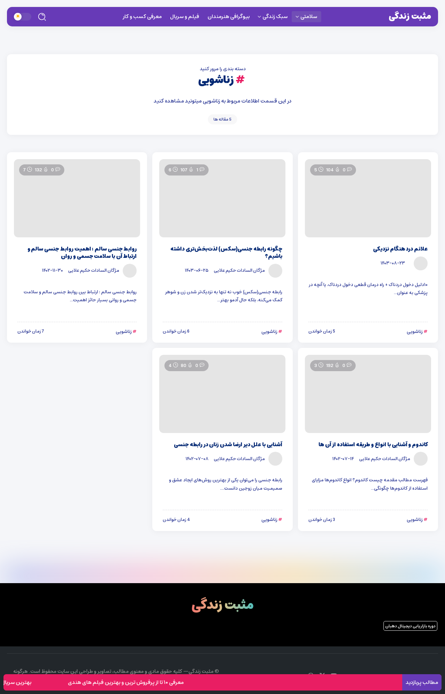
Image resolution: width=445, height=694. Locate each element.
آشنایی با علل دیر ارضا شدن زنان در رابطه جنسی (228, 444)
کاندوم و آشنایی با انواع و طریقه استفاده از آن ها (373, 444)
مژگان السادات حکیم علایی (239, 270)
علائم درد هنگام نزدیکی (400, 249)
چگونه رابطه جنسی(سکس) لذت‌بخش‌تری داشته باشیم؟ (226, 252)
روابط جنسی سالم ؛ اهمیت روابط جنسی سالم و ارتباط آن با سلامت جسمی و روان (82, 252)
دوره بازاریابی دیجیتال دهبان (410, 626)
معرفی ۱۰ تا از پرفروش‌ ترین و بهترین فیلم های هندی (133, 682)
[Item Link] (368, 198)
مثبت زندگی (410, 16)
